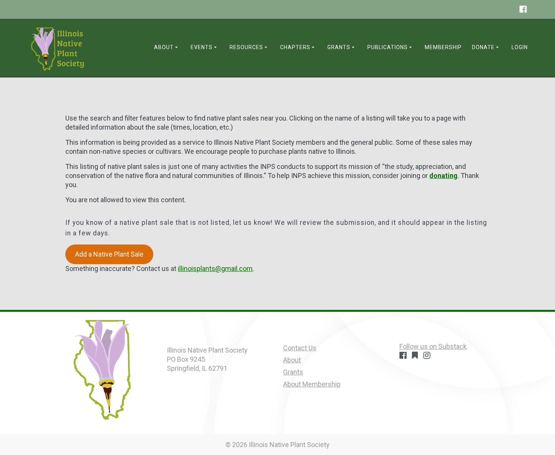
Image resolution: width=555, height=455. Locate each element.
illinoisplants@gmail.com (215, 268)
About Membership (312, 384)
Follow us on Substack (433, 346)
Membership (443, 47)
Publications (387, 47)
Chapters (295, 47)
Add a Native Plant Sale (109, 254)
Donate (483, 47)
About (164, 47)
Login (520, 47)
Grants (338, 47)
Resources (246, 47)
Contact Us (299, 348)
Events (202, 47)
